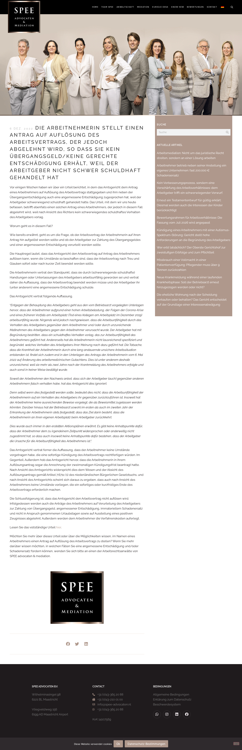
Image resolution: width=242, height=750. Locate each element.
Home (95, 7)
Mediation (143, 7)
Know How (177, 7)
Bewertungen (195, 7)
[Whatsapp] (157, 714)
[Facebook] (187, 714)
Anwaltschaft (125, 7)
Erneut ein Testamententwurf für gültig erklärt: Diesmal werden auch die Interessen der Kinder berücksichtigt (190, 205)
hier (58, 527)
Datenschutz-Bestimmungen (146, 744)
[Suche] (227, 132)
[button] (232, 7)
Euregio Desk (160, 7)
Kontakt (212, 7)
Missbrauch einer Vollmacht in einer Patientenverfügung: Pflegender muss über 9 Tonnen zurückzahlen (188, 265)
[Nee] (236, 743)
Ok (118, 744)
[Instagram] (167, 714)
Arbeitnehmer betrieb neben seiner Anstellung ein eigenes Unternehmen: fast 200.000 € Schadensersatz (191, 170)
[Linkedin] (177, 714)
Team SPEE (107, 7)
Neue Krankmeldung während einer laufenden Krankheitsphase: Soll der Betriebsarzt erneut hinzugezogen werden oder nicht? (189, 282)
